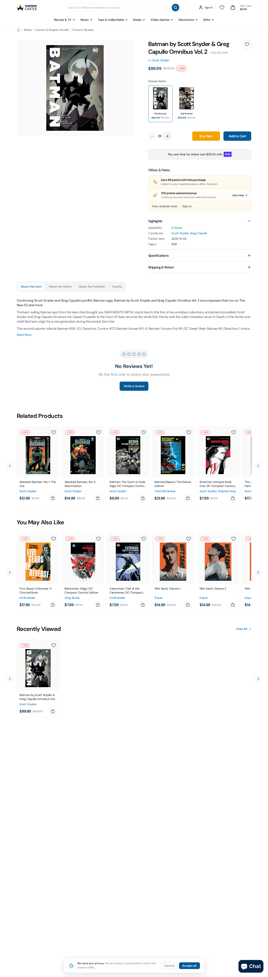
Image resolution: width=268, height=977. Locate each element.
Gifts (206, 20)
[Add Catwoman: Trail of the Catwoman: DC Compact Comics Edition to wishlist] (144, 539)
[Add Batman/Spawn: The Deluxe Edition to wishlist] (189, 432)
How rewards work (164, 206)
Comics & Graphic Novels (51, 30)
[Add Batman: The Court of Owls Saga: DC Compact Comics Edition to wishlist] (144, 432)
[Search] (175, 7)
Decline (169, 966)
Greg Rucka (72, 598)
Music (85, 20)
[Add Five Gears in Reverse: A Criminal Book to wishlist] (54, 539)
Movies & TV (62, 20)
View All (241, 629)
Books (137, 20)
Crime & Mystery (83, 30)
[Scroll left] (10, 465)
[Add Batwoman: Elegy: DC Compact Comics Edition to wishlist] (99, 539)
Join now (238, 195)
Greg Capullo (198, 233)
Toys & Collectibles (111, 20)
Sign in (187, 206)
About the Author (60, 286)
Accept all (189, 966)
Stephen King (227, 491)
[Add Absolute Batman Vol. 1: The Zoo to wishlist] (54, 432)
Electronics (186, 20)
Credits (117, 286)
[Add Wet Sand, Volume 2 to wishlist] (234, 539)
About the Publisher (92, 286)
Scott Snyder (160, 60)
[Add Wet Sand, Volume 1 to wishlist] (189, 539)
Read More (24, 335)
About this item (31, 286)
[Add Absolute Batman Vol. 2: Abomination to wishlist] (99, 432)
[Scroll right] (258, 465)
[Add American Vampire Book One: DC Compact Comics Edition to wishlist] (234, 432)
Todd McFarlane (165, 491)
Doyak (159, 598)
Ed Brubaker (27, 598)
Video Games (160, 20)
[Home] (19, 30)
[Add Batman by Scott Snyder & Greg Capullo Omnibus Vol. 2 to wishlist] (247, 44)
